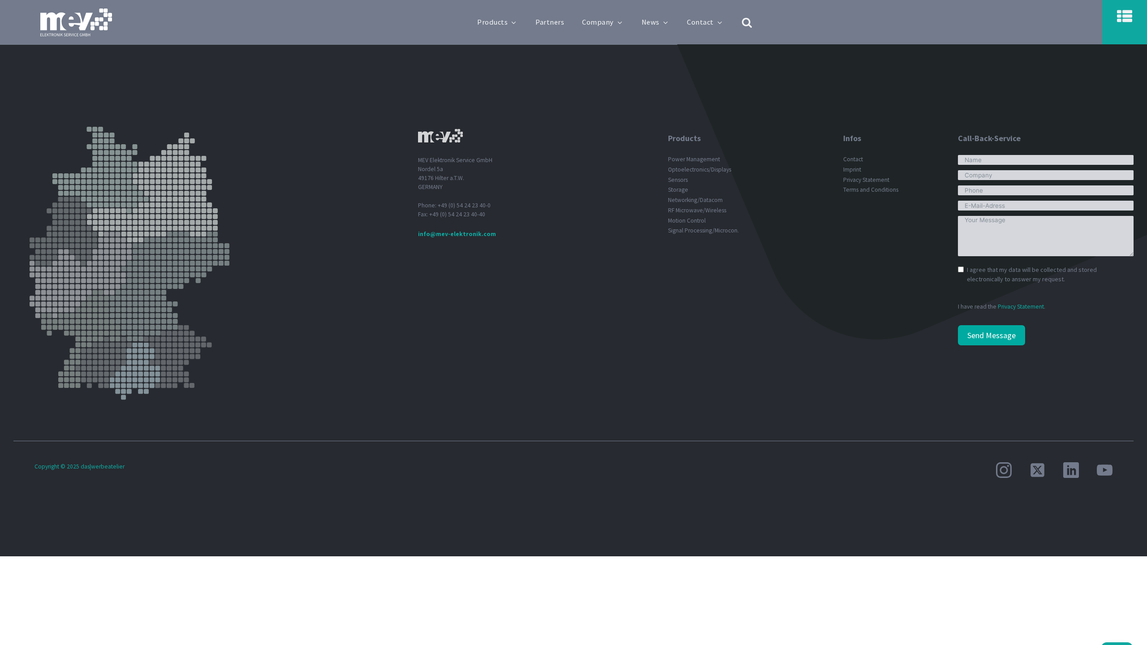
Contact (700, 22)
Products (492, 22)
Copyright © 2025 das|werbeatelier (79, 466)
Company (598, 22)
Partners (549, 22)
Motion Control (687, 220)
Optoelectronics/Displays (699, 169)
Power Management (694, 159)
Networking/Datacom (695, 200)
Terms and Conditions (870, 190)
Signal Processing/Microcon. (703, 230)
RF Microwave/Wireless (697, 210)
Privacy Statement (866, 180)
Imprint (852, 169)
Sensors (678, 180)
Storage (678, 190)
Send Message (991, 335)
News (651, 22)
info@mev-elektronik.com (457, 234)
